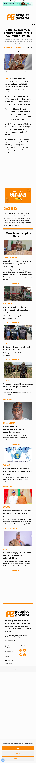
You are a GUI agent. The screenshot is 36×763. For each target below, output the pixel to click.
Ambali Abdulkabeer (10, 528)
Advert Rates (8, 663)
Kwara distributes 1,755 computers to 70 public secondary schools (13, 429)
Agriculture (10, 257)
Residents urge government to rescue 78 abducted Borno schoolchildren (17, 555)
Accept (18, 748)
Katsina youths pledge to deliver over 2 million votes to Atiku (16, 310)
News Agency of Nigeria (12, 47)
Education (9, 423)
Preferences (18, 758)
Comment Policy (9, 651)
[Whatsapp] (12, 208)
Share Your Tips (9, 660)
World (6, 465)
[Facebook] (5, 208)
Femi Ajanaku (7, 486)
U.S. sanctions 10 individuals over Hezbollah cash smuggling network (17, 471)
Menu (12, 24)
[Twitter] (8, 208)
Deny (18, 753)
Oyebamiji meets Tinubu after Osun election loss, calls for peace (17, 513)
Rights (7, 549)
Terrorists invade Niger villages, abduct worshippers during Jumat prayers (18, 386)
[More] (15, 208)
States (6, 343)
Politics (7, 304)
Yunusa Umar (7, 399)
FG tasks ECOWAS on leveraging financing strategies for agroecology (18, 264)
